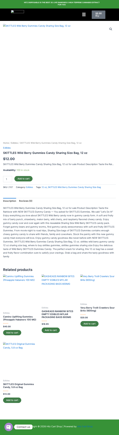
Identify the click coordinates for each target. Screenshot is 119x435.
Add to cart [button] (12, 332)
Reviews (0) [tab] (25, 201)
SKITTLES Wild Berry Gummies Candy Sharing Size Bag (74, 187)
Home (6, 143)
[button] (84, 14)
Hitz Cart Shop (85, 426)
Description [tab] (9, 201)
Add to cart (23, 178)
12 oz (44, 187)
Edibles (14, 143)
